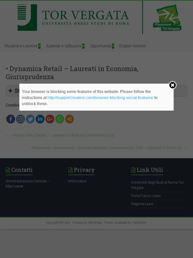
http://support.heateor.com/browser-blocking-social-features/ (100, 97)
